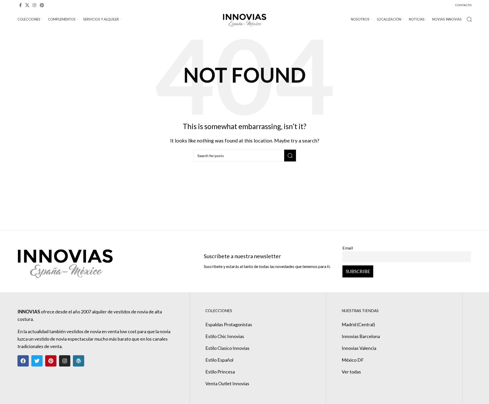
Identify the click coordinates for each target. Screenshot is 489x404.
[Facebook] (23, 361)
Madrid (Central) (358, 324)
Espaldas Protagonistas (228, 324)
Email (347, 247)
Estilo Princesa (220, 371)
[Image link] (65, 261)
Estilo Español (219, 360)
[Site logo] (244, 19)
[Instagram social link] (34, 5)
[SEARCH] (290, 155)
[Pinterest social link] (41, 5)
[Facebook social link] (20, 5)
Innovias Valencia (359, 348)
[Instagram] (64, 361)
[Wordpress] (78, 361)
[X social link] (27, 5)
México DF (353, 360)
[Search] (469, 19)
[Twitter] (37, 361)
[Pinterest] (50, 361)
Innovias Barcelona (361, 336)
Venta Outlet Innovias (227, 383)
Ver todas (351, 371)
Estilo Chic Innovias (224, 336)
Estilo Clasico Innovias (227, 348)
